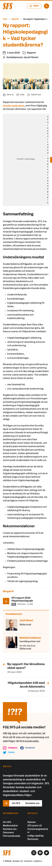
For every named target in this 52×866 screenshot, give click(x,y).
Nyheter (15, 19)
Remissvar (32, 839)
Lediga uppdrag (35, 836)
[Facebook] (40, 852)
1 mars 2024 (13, 53)
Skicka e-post (25, 624)
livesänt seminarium (13, 106)
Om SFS (7, 822)
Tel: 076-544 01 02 (27, 646)
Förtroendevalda (11, 836)
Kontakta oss (10, 829)
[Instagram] (33, 852)
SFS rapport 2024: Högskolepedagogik (48, 160)
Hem (5, 19)
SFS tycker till (34, 825)
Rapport (31, 53)
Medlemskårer (10, 825)
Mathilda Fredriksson (30, 638)
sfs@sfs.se (38, 861)
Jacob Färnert (31, 57)
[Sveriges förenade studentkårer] (7, 6)
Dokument (8, 832)
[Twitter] (46, 852)
